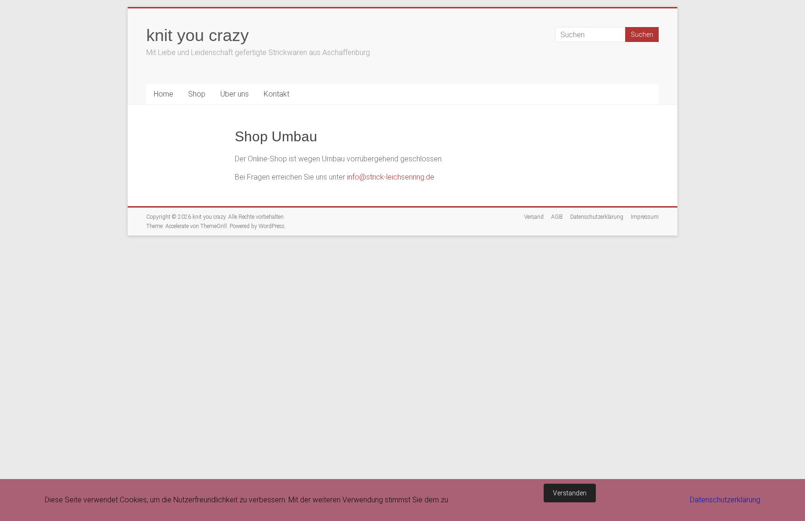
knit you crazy (197, 35)
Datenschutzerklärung (596, 217)
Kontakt (276, 94)
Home (163, 94)
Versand (534, 217)
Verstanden (570, 493)
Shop (196, 94)
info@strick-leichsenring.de (390, 177)
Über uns (234, 94)
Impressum (645, 217)
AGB (557, 217)
